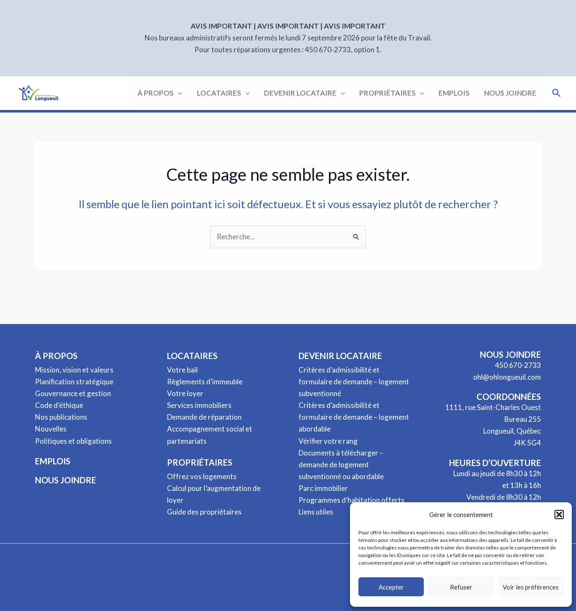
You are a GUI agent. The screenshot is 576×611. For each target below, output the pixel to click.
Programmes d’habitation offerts (351, 500)
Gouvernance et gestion (73, 393)
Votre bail (182, 369)
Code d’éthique (59, 405)
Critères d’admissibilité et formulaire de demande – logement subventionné (354, 381)
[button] (559, 514)
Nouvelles (51, 428)
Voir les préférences (531, 587)
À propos (155, 92)
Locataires (219, 92)
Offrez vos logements (202, 476)
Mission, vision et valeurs (74, 369)
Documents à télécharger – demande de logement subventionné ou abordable (341, 464)
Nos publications (61, 417)
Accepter (391, 587)
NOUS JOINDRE (65, 480)
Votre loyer (185, 393)
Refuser (461, 587)
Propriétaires (387, 92)
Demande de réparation (204, 417)
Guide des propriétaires (204, 511)
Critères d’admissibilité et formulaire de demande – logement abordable (354, 417)
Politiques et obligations (73, 441)
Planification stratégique (74, 381)
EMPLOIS (52, 461)
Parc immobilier (323, 488)
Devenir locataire (300, 92)
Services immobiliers (199, 405)
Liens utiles (316, 511)
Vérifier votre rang (328, 441)
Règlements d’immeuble (204, 381)
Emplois (454, 92)
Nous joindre (510, 92)
